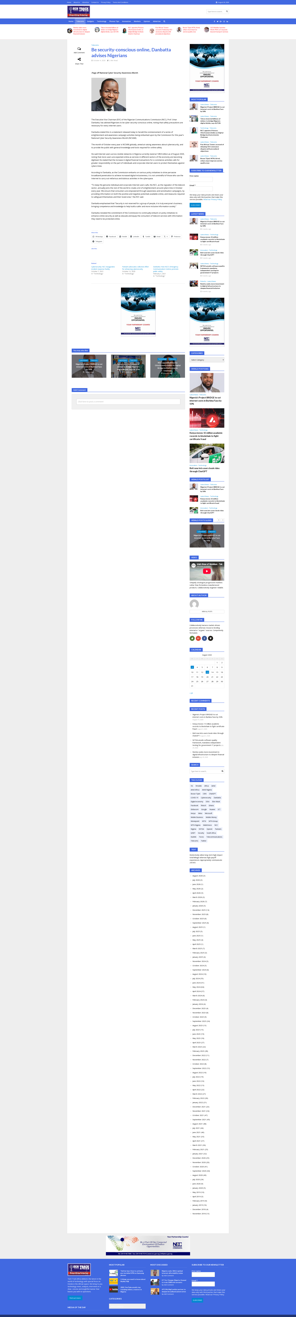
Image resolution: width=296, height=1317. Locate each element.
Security (201, 833)
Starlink (193, 837)
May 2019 (196, 1192)
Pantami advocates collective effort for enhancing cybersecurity (135, 268)
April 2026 (197, 893)
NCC (216, 825)
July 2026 (196, 880)
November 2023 (199, 1012)
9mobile (199, 786)
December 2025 (199, 910)
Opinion (147, 21)
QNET (193, 833)
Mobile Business (197, 817)
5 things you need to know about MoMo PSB (133, 1280)
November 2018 (199, 1213)
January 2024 (198, 1004)
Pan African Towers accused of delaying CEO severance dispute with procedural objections (109, 31)
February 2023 (198, 1051)
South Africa (211, 833)
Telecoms (80, 21)
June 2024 (196, 983)
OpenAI (209, 829)
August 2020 (198, 1175)
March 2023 (197, 1047)
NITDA (201, 829)
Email (193, 185)
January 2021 (198, 1154)
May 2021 (196, 1136)
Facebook (194, 805)
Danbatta (217, 798)
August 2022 (198, 1072)
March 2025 (197, 948)
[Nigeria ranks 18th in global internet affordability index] (155, 1273)
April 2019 (197, 1196)
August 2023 (198, 1025)
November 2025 (199, 914)
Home (69, 2)
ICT (219, 809)
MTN (204, 821)
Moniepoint (195, 821)
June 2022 (196, 1081)
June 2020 (196, 1184)
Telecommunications (214, 837)
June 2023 (196, 1034)
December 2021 (199, 1107)
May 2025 (196, 940)
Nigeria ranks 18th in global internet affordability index (172, 1272)
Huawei (212, 809)
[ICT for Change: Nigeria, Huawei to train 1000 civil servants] (155, 1282)
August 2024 (198, 974)
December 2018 (199, 1209)
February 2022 (198, 1098)
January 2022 (198, 1102)
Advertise (85, 2)
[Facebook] (204, 638)
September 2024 (199, 970)
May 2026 (196, 888)
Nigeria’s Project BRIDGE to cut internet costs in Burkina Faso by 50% (192, 30)
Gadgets (90, 21)
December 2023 (199, 1008)
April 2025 (197, 944)
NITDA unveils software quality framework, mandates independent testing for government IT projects (212, 269)
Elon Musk (216, 801)
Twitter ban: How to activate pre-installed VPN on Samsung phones (132, 1273)
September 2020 (199, 1171)
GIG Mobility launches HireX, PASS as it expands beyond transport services (164, 30)
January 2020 (198, 1188)
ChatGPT (212, 794)
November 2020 (199, 1162)
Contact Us (95, 2)
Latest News (84, 360)
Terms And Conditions (120, 2)
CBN (204, 794)
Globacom (195, 809)
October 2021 (198, 1115)
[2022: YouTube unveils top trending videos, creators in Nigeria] (113, 1289)
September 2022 (199, 1068)
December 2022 (199, 1055)
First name (194, 176)
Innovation (126, 21)
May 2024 (196, 987)
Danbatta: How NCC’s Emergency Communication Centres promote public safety (165, 269)
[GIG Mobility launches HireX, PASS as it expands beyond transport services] (151, 29)
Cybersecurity (206, 798)
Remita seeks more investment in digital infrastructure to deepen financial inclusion (212, 286)
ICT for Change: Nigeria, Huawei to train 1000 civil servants (174, 1281)
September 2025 (199, 923)
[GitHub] (210, 638)
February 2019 (198, 1201)
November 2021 (199, 1111)
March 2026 (197, 897)
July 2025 (196, 931)
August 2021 (198, 1124)
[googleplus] (198, 638)
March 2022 (197, 1094)
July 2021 (196, 1128)
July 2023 (196, 1030)
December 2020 (199, 1158)
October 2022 (198, 1064)
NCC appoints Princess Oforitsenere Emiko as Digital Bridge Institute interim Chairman (81, 31)
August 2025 (198, 927)
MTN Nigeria (195, 825)
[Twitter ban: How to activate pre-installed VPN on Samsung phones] (113, 1273)
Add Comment (79, 52)
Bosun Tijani (195, 794)
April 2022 (197, 1089)
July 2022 (196, 1077)
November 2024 (199, 961)
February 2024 (198, 1000)
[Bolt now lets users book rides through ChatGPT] (194, 252)
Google (204, 809)
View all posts (207, 611)
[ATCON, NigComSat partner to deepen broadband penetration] (155, 1291)
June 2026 (196, 884)
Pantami (218, 829)
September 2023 (199, 1021)
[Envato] (192, 638)
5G (192, 786)
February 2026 (198, 901)
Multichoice (207, 825)
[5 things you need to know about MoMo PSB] (113, 1281)
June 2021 (196, 1132)
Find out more (75, 1298)
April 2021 (197, 1141)
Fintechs (203, 281)
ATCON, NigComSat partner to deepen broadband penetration (174, 1290)
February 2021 (198, 1149)
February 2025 (198, 953)
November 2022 (199, 1059)
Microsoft (208, 813)
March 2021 (197, 1145)
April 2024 (197, 991)
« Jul (191, 693)
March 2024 (197, 995)
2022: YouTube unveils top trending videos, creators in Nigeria (131, 1289)
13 (207, 672)
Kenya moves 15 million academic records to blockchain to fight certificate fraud (218, 31)
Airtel (213, 786)
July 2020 (196, 1179)
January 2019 (198, 1205)
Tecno (201, 837)
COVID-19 (194, 798)
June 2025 (196, 935)
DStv (207, 801)
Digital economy (197, 801)
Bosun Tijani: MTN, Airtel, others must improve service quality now (136, 30)
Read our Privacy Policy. (212, 199)
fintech (203, 805)
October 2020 (198, 1166)
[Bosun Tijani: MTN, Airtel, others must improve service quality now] (124, 29)
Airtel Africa (195, 790)
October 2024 (198, 965)
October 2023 (198, 1017)
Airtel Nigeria (207, 790)
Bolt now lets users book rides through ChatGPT (212, 254)
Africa (206, 786)
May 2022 (196, 1085)
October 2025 (198, 918)
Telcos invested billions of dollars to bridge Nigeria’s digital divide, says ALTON (128, 366)
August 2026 (198, 876)
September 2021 (199, 1119)
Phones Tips (114, 21)
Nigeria (193, 829)
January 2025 (198, 957)
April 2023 (197, 1042)
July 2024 (196, 978)
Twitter (203, 841)
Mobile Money (211, 817)
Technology (101, 21)
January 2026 (198, 906)
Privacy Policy (106, 2)
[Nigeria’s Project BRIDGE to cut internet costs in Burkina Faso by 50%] (179, 29)
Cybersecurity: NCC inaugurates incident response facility (103, 268)
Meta (200, 813)
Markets (137, 21)
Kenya (193, 813)
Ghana (211, 805)
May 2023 (196, 1038)
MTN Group (213, 821)
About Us (77, 2)
